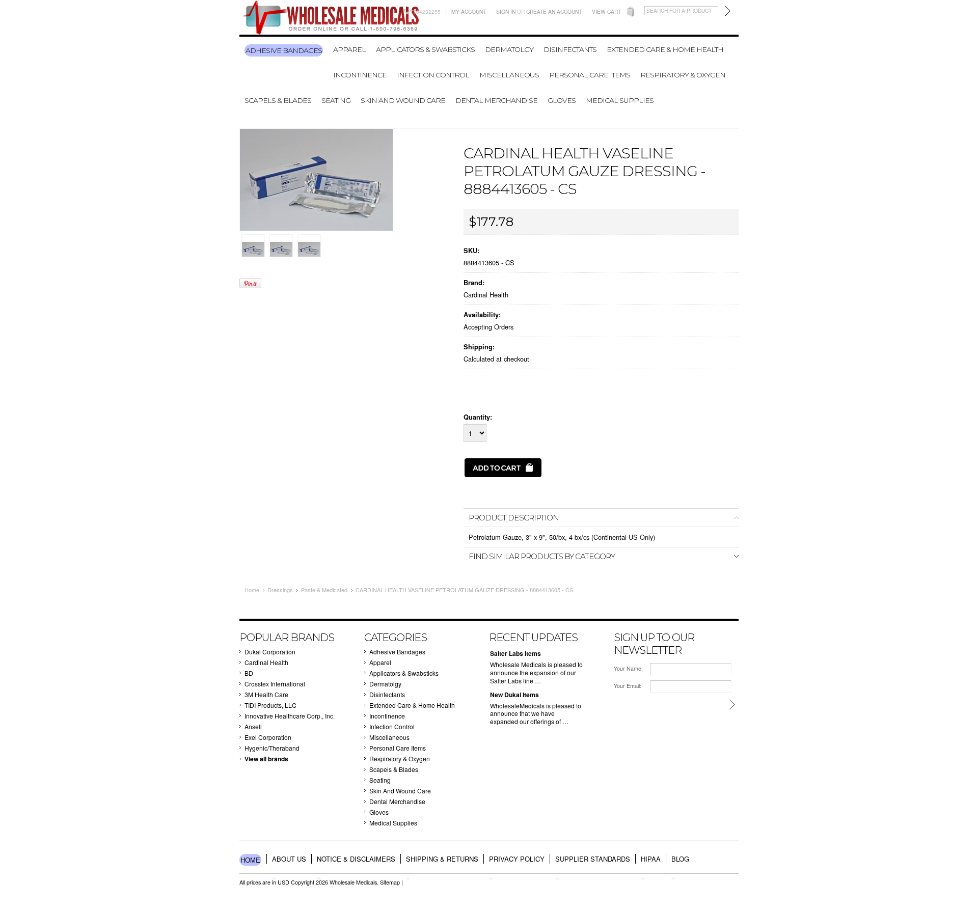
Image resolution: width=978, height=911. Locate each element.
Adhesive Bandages (284, 50)
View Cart (606, 11)
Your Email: (627, 685)
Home (251, 590)
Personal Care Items (589, 74)
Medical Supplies (620, 100)
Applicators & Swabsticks (425, 49)
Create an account (554, 11)
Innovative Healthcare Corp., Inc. (289, 715)
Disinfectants (570, 49)
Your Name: (628, 668)
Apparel (349, 49)
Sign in (505, 11)
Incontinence (360, 74)
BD (248, 673)
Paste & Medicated (324, 590)
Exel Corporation (267, 737)
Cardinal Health (486, 294)
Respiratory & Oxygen (682, 74)
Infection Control (433, 74)
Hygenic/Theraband (272, 747)
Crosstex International (274, 683)
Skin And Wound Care (403, 100)
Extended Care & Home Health (665, 49)
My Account (468, 11)
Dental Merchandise (496, 100)
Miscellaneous (509, 74)
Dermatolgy (509, 49)
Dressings (280, 590)
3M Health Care (266, 694)
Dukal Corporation (269, 651)
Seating (335, 100)
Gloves (562, 100)
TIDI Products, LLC (270, 705)
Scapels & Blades (277, 100)
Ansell (253, 726)
